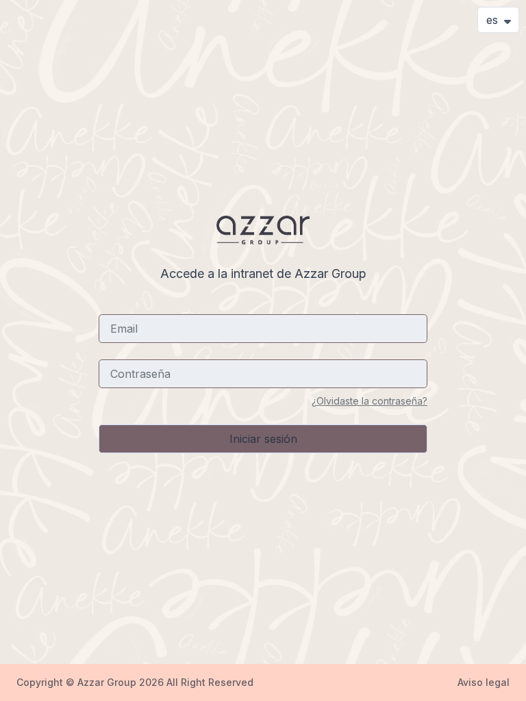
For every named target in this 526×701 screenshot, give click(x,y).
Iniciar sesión (263, 439)
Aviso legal (484, 682)
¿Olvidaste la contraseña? (369, 401)
